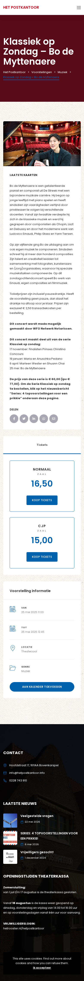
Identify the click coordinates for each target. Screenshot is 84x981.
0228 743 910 (18, 780)
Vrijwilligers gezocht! (37, 852)
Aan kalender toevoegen (42, 687)
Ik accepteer (42, 968)
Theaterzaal (29, 651)
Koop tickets (42, 500)
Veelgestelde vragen (36, 816)
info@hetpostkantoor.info (27, 773)
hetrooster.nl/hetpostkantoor (23, 928)
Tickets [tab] (42, 445)
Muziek (25, 671)
